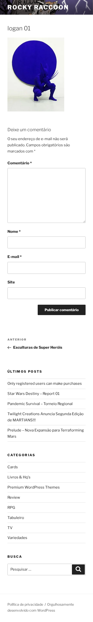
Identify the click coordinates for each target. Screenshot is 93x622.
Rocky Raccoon (38, 7)
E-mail (14, 257)
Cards (12, 467)
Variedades (17, 538)
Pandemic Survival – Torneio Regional (40, 404)
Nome (14, 231)
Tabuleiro (15, 517)
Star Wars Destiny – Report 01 (33, 393)
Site (11, 282)
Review (13, 497)
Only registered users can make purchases (44, 383)
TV (10, 528)
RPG (11, 507)
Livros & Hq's (19, 477)
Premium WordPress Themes (33, 487)
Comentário (19, 163)
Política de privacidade (25, 604)
